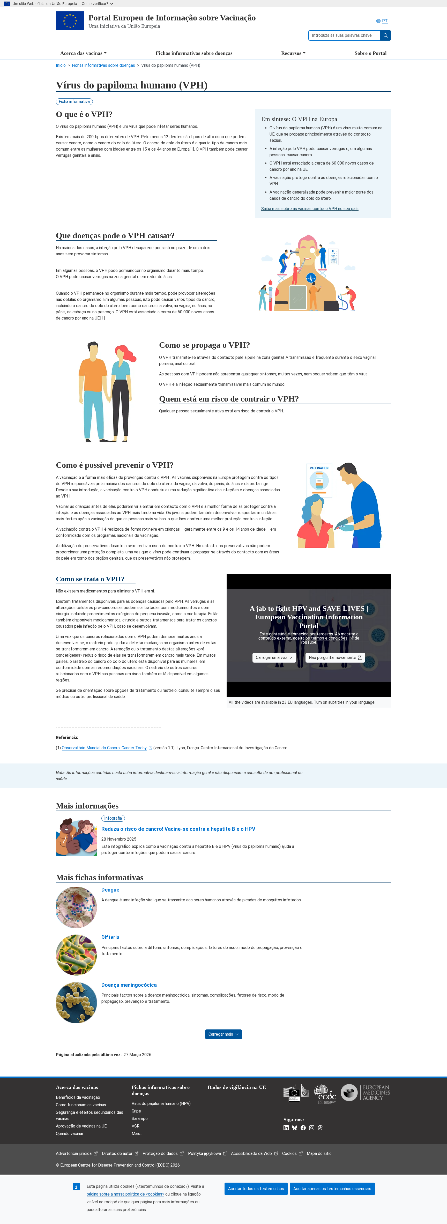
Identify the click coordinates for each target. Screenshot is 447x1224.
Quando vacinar (69, 1133)
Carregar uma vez (271, 657)
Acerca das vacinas (81, 53)
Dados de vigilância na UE (237, 1087)
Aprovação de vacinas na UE (81, 1126)
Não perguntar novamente (332, 657)
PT (385, 20)
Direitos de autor (117, 1153)
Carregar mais (220, 1034)
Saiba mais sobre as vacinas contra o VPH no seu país (310, 208)
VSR (135, 1126)
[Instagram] (311, 1127)
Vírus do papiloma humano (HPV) (161, 1103)
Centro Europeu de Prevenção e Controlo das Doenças (325, 1094)
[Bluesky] (294, 1127)
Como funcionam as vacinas (81, 1104)
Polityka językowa (204, 1153)
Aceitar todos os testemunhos (256, 1188)
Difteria (110, 937)
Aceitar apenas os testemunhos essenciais (332, 1188)
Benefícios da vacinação (78, 1097)
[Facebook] (303, 1127)
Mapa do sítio (319, 1153)
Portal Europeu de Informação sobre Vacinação (172, 17)
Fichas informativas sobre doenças (194, 53)
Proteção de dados (160, 1153)
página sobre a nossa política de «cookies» (125, 1194)
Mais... (137, 1133)
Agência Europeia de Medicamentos (365, 1092)
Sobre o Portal (371, 53)
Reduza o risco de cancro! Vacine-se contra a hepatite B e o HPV (178, 829)
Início (61, 65)
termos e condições (329, 638)
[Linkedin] (286, 1127)
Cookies (289, 1153)
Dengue (110, 890)
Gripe (136, 1111)
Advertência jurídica (74, 1153)
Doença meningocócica (129, 985)
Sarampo (140, 1118)
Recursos (291, 53)
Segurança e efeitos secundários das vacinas (89, 1115)
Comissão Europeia (296, 1093)
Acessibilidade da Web (251, 1153)
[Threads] (320, 1127)
